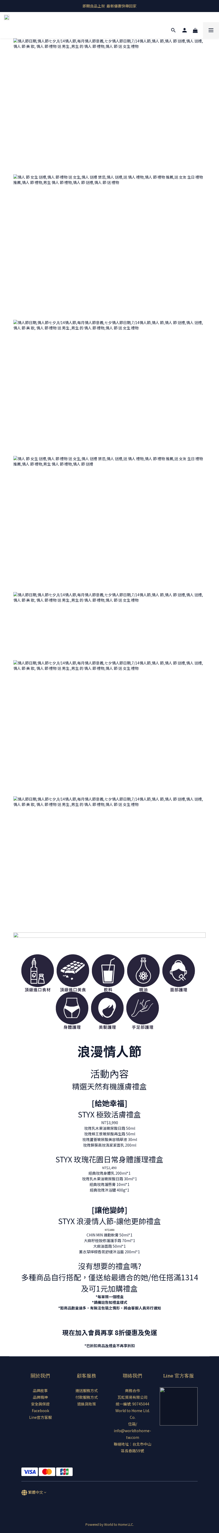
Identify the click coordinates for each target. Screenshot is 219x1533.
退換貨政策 (86, 1404)
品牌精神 (40, 1397)
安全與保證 (40, 1404)
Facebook (40, 1410)
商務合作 (132, 1390)
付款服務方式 (86, 1397)
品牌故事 (40, 1390)
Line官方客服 (40, 1417)
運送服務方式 (86, 1390)
